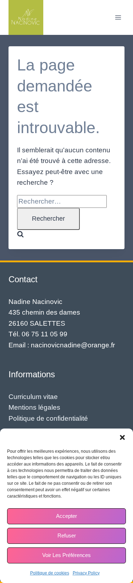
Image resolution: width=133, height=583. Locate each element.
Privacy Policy (86, 573)
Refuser (66, 535)
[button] (122, 437)
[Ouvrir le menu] (117, 17)
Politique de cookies (49, 573)
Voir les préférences (66, 555)
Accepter (66, 516)
